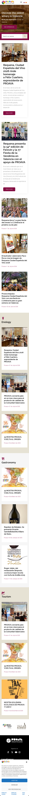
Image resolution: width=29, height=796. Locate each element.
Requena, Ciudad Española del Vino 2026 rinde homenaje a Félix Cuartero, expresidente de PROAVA (14, 74)
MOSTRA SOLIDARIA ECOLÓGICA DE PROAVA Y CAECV (14, 704)
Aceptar (14, 780)
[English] (24, 2)
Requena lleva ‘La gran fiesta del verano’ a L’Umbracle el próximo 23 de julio (14, 222)
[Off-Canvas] (21, 2)
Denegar (14, 785)
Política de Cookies (4, 793)
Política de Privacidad (13, 793)
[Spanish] (26, 2)
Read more (9, 113)
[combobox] (12, 36)
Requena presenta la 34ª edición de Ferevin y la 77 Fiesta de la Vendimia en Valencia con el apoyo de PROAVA (14, 153)
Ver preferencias (14, 789)
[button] (26, 762)
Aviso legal (23, 793)
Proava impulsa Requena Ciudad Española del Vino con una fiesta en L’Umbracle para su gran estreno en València (14, 298)
